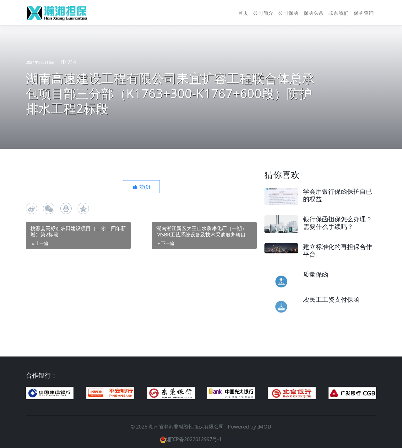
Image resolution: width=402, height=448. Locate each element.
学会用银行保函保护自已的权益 (337, 195)
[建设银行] (49, 393)
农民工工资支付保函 (331, 299)
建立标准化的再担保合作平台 (337, 250)
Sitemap (232, 439)
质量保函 (315, 274)
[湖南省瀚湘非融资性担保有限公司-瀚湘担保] (57, 13)
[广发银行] (352, 393)
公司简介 (263, 12)
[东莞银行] (171, 393)
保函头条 (313, 12)
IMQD (264, 426)
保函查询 (364, 12)
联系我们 (339, 12)
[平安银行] (110, 393)
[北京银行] (292, 393)
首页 (243, 12)
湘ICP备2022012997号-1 (194, 439)
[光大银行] (231, 393)
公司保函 (288, 12)
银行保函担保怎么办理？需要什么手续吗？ (337, 223)
